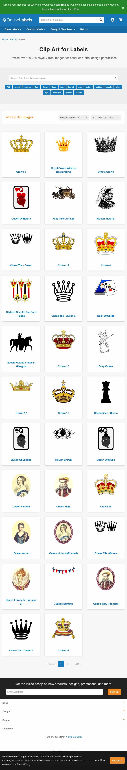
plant (118, 87)
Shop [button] (5, 702)
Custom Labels (34, 29)
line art (71, 87)
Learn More (99, 760)
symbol (69, 92)
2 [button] (67, 663)
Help (82, 29)
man (80, 87)
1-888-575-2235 (74, 736)
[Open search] (101, 20)
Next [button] (77, 663)
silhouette (57, 92)
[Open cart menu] (120, 20)
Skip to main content (11, 6)
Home (5, 39)
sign (46, 92)
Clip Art (13, 39)
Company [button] (7, 728)
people (109, 87)
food (54, 87)
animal (17, 87)
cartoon (27, 87)
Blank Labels (12, 29)
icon (62, 87)
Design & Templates (61, 29)
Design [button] (6, 711)
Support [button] (6, 720)
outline (99, 87)
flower (45, 87)
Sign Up (114, 691)
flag (36, 87)
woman (79, 92)
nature (89, 87)
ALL (8, 87)
